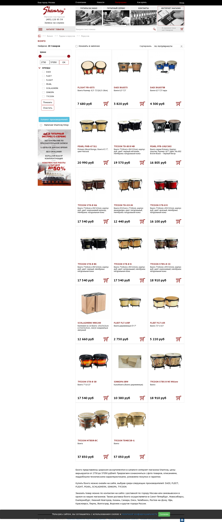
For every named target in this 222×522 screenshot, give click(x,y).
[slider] (40, 56)
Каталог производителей (54, 119)
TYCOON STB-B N (123, 264)
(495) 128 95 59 (54, 19)
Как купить (141, 2)
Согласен (164, 514)
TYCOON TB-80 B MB (124, 146)
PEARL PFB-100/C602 (161, 146)
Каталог (39, 36)
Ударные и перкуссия (67, 36)
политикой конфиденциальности (139, 514)
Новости (100, 2)
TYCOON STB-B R (159, 205)
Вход (182, 3)
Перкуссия (85, 36)
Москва (51, 3)
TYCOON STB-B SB (87, 381)
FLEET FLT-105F (122, 323)
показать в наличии (89, 46)
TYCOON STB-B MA (87, 205)
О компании (81, 2)
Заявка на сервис (54, 22)
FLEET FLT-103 (157, 323)
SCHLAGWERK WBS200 (89, 323)
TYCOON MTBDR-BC (88, 440)
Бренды (46, 68)
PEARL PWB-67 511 (87, 146)
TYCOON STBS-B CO (160, 264)
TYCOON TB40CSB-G (124, 440)
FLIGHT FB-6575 (86, 87)
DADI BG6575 (120, 87)
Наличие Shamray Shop (56, 125)
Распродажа (120, 2)
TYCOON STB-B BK (87, 264)
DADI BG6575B (157, 87)
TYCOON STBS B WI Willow (164, 381)
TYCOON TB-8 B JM (123, 205)
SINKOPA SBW (121, 381)
